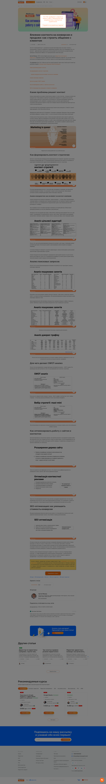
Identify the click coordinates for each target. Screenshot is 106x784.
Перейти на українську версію (53, 25)
